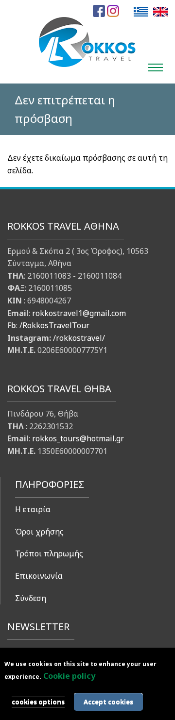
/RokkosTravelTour (54, 325)
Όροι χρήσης (39, 531)
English (160, 11)
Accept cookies (108, 701)
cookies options (38, 701)
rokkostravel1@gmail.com (79, 313)
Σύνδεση (30, 598)
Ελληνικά (141, 11)
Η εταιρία (33, 509)
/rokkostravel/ (79, 338)
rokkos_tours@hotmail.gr (78, 438)
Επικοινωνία (39, 575)
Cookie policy (69, 675)
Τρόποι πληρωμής (49, 553)
